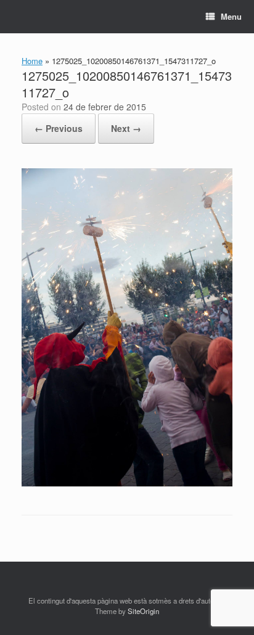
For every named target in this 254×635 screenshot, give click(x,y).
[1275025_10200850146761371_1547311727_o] (127, 483)
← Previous (59, 128)
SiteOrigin (143, 611)
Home (32, 61)
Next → (126, 128)
